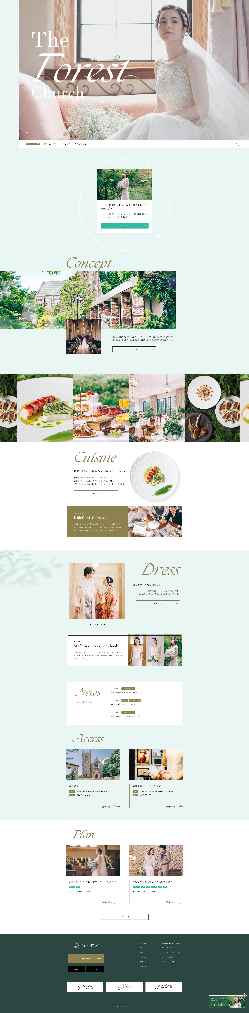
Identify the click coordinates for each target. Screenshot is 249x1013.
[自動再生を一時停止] (104, 624)
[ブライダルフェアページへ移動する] (227, 1001)
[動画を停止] (27, 132)
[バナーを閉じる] (245, 995)
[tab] (90, 624)
